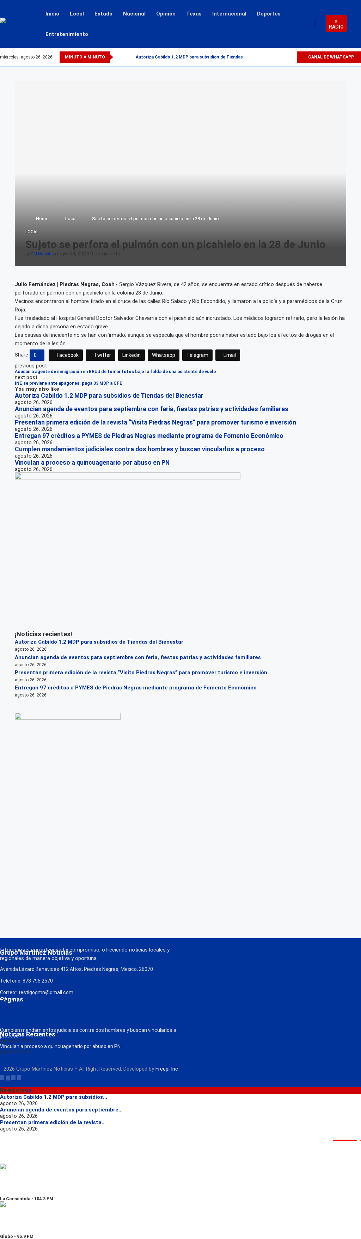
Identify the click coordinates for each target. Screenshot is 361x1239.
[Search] (357, 24)
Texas (194, 14)
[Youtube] (291, 57)
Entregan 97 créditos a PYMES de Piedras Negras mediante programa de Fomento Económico (149, 435)
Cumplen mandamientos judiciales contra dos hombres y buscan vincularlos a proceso (140, 449)
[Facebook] (266, 57)
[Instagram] (283, 57)
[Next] (129, 57)
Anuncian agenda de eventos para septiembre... (61, 1110)
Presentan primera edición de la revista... (53, 1122)
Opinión (166, 14)
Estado (103, 14)
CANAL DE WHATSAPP (330, 57)
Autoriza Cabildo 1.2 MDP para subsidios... (53, 1097)
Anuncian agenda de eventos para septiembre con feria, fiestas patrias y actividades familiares (151, 409)
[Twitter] (275, 57)
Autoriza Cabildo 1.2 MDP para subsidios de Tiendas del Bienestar (203, 57)
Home (42, 218)
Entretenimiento (66, 34)
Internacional (229, 14)
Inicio (52, 14)
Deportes (269, 14)
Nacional (134, 14)
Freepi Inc (166, 1069)
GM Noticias (42, 254)
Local (77, 14)
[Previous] (120, 57)
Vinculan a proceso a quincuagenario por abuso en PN (92, 462)
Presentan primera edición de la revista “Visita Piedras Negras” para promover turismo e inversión (155, 422)
